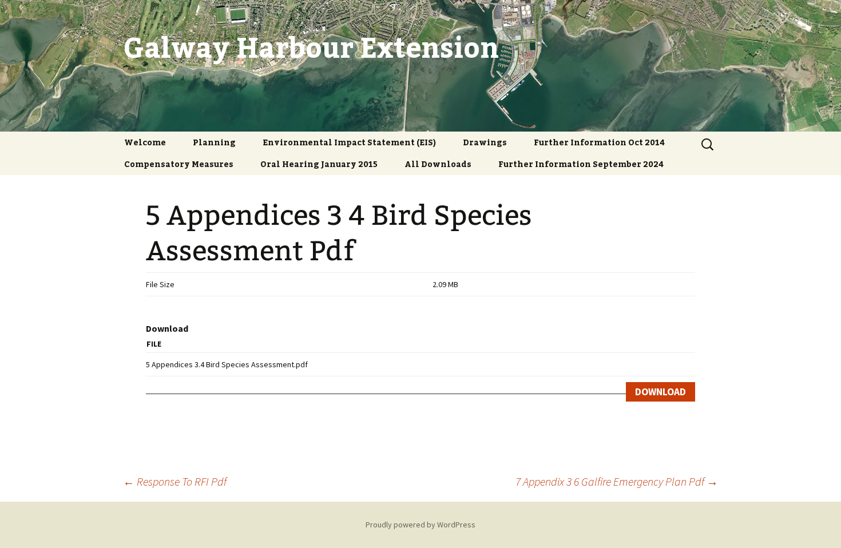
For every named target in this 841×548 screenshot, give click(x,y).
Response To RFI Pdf (175, 481)
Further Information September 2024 (581, 163)
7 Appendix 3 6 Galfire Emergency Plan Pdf (616, 481)
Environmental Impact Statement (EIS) (349, 142)
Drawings (485, 142)
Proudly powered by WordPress (420, 524)
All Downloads (437, 163)
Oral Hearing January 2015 (319, 163)
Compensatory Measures (178, 163)
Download (660, 392)
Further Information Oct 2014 (599, 142)
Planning (214, 142)
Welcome (145, 142)
